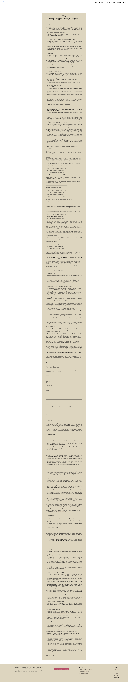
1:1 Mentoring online (84, 673)
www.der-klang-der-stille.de (61, 511)
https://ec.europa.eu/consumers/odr (60, 613)
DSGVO (70, 286)
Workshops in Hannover (84, 671)
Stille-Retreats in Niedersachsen (86, 669)
